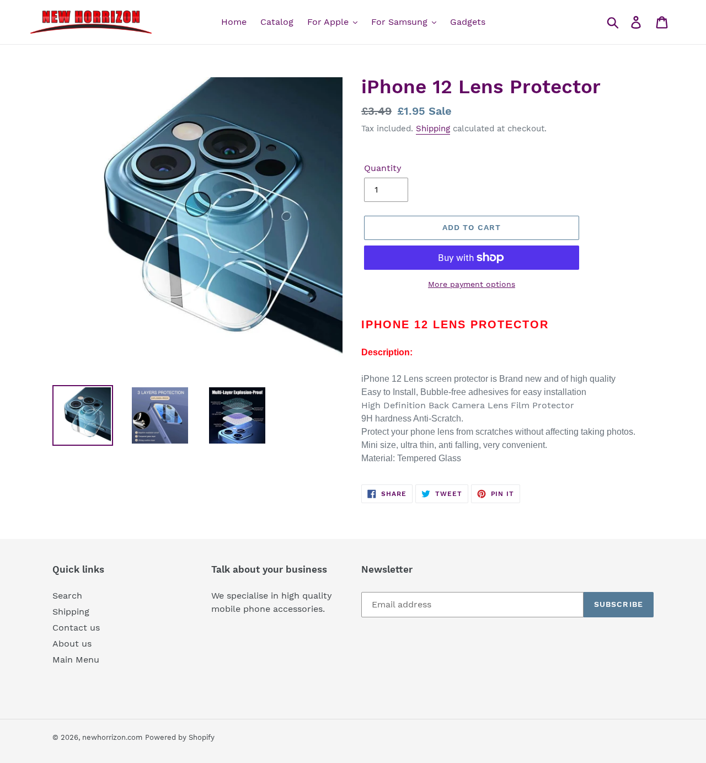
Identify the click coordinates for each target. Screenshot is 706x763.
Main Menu (75, 659)
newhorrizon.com (112, 737)
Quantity (383, 168)
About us (72, 643)
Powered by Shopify (180, 737)
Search (67, 595)
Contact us (76, 627)
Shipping (433, 129)
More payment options (471, 284)
